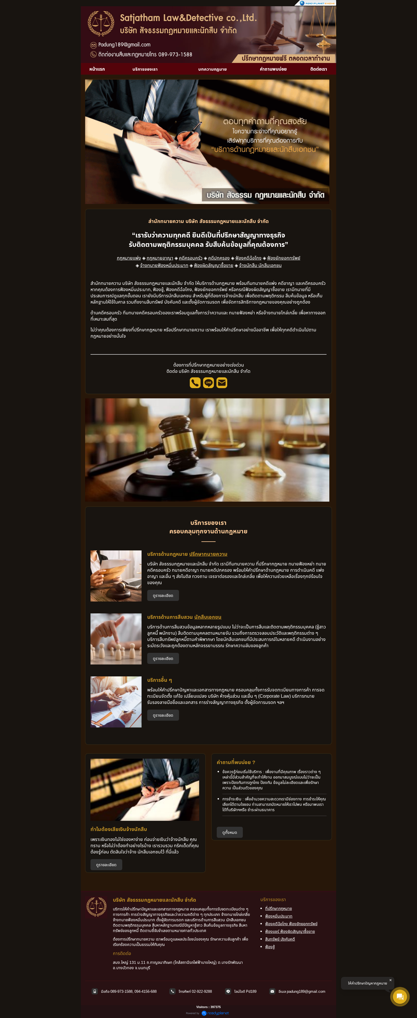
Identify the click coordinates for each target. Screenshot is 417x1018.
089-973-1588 (121, 991)
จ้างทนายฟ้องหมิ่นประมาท (164, 265)
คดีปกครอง (219, 258)
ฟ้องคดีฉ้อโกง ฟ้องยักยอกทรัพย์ (291, 923)
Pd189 (251, 991)
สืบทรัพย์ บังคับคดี (280, 939)
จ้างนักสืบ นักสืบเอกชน (260, 265)
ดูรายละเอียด (163, 595)
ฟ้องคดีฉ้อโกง (248, 258)
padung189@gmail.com (306, 991)
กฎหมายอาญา (160, 258)
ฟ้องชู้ (270, 946)
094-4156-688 (145, 991)
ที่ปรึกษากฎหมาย (278, 908)
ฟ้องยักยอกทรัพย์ (283, 258)
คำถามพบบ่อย (273, 69)
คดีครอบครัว (191, 258)
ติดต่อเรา (318, 69)
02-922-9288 (202, 991)
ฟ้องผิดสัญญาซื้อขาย (213, 265)
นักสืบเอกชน (208, 616)
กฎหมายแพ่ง (129, 258)
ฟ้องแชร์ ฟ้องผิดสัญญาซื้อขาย (290, 931)
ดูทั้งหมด (229, 832)
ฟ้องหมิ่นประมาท (278, 916)
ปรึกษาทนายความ (208, 553)
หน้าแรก (97, 69)
